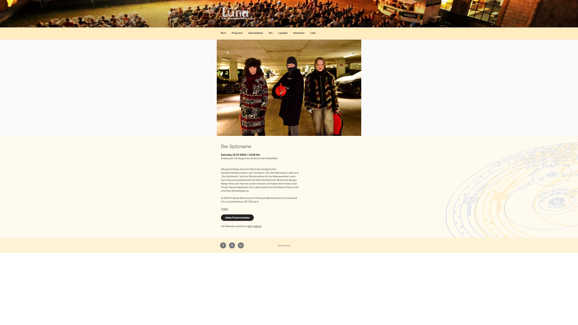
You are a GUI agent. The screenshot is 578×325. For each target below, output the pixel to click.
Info (271, 33)
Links (313, 33)
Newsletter (299, 33)
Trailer (224, 208)
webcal (257, 226)
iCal (249, 226)
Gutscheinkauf (255, 33)
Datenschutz (284, 245)
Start (223, 33)
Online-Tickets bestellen (237, 217)
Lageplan (283, 33)
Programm (237, 33)
